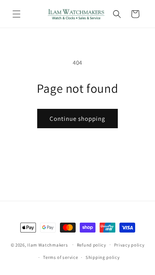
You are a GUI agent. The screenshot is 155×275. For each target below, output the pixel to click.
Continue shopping (77, 118)
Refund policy (91, 245)
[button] (16, 14)
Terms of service (60, 257)
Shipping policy (103, 257)
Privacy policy (129, 245)
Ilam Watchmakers (47, 244)
